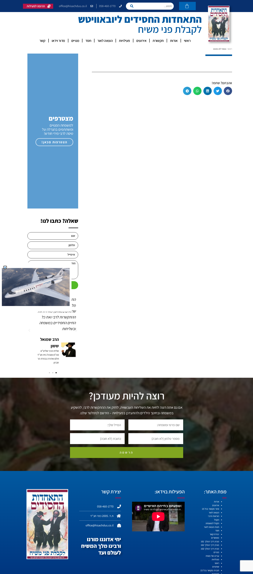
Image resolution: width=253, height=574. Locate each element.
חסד (88, 40)
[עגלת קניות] (187, 6)
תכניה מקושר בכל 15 (209, 570)
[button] (228, 91)
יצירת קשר (214, 534)
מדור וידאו (58, 40)
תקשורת (158, 40)
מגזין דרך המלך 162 (210, 545)
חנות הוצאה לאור (211, 527)
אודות (174, 40)
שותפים (215, 566)
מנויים (75, 40)
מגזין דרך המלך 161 (210, 541)
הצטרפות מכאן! (54, 142)
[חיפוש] (133, 6)
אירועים (141, 40)
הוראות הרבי (213, 516)
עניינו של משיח (212, 556)
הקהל (216, 519)
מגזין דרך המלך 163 (210, 548)
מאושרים (215, 537)
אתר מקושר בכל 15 (210, 508)
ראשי (187, 40)
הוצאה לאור (105, 40)
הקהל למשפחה (212, 523)
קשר (42, 40)
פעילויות (124, 40)
